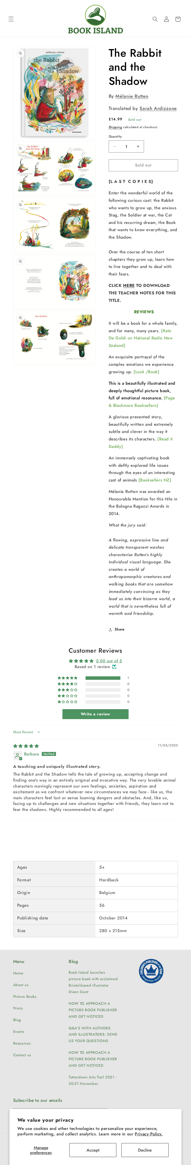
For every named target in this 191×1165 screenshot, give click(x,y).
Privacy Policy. (149, 1134)
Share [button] (120, 629)
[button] (11, 19)
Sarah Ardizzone (158, 108)
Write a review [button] (95, 714)
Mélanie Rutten (131, 96)
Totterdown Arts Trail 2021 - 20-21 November (92, 1080)
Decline (145, 1150)
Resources (22, 1043)
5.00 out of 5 (109, 661)
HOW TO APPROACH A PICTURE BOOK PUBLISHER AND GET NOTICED (93, 1010)
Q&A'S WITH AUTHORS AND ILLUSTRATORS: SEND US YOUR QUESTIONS (93, 1034)
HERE (129, 285)
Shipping (115, 127)
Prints (18, 1008)
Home (18, 973)
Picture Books (25, 996)
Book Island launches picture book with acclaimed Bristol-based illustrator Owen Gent (93, 982)
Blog (17, 1020)
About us (21, 985)
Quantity (115, 136)
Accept (93, 1150)
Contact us (22, 1055)
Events (18, 1031)
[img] (26, 746)
